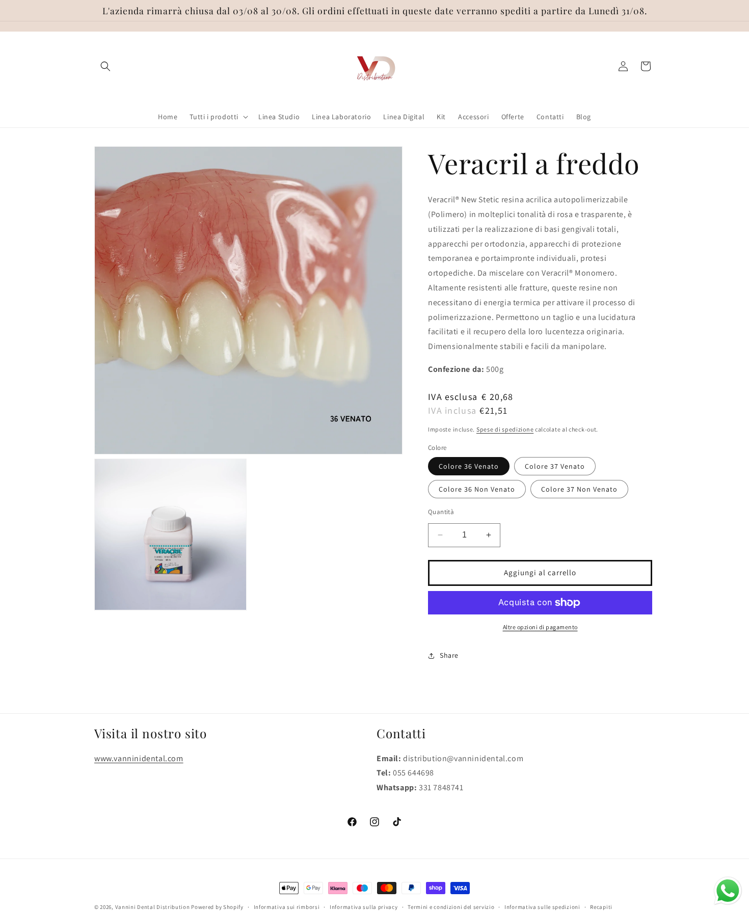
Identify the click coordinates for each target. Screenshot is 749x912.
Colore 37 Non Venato (579, 489)
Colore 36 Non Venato (477, 489)
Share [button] (449, 655)
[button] (105, 66)
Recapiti (601, 906)
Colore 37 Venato (555, 466)
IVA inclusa (452, 410)
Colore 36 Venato (469, 466)
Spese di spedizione (504, 429)
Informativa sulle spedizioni (542, 906)
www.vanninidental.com (138, 758)
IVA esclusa (470, 396)
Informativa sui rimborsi (287, 906)
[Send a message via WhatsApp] (728, 891)
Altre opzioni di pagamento (540, 627)
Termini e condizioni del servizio (451, 906)
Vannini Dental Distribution (152, 906)
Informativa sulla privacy (364, 906)
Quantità (441, 511)
